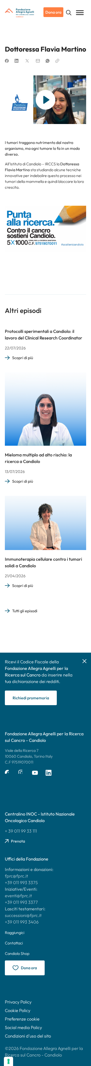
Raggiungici (14, 932)
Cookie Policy (17, 1010)
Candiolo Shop (17, 953)
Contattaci (14, 943)
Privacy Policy (18, 1002)
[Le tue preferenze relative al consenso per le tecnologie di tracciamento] (8, 1061)
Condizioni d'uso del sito (28, 1036)
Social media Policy (23, 1027)
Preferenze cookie (22, 1019)
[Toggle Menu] (80, 12)
